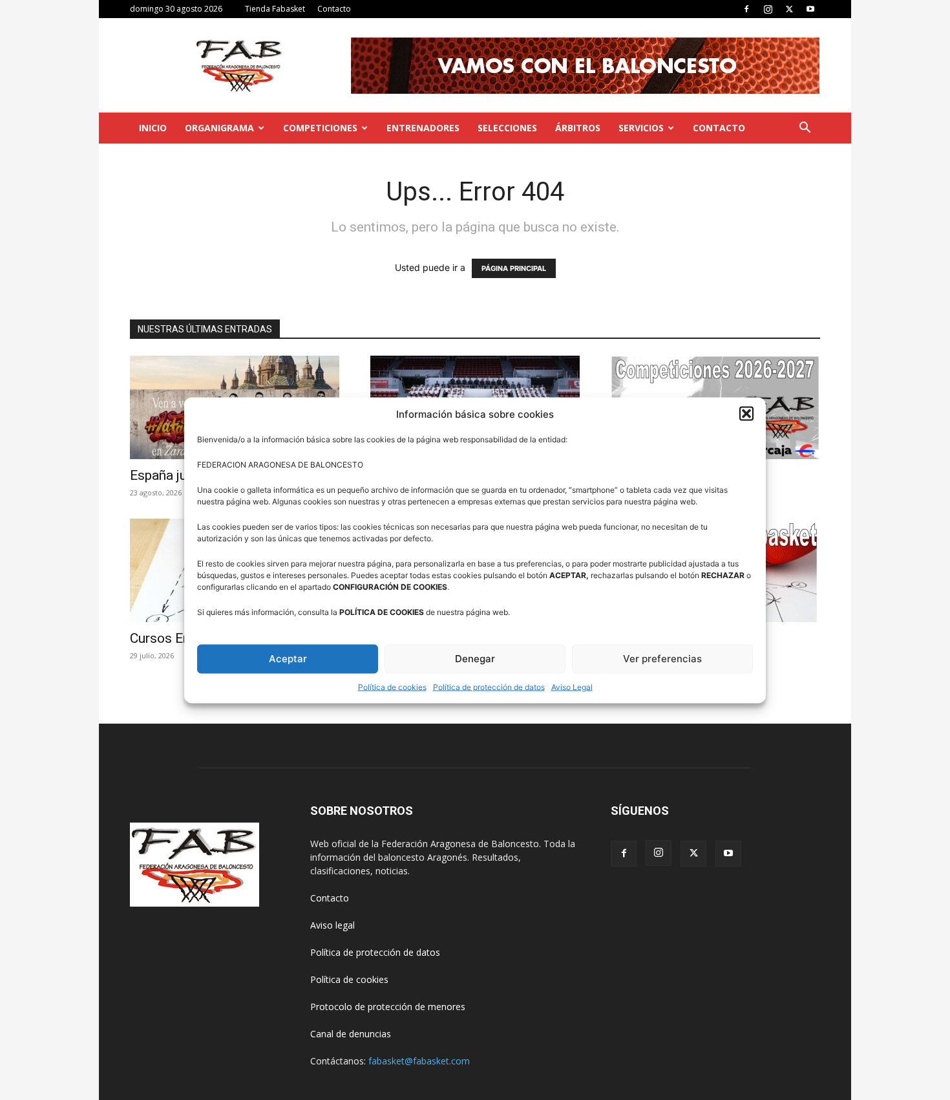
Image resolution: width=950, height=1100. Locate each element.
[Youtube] (810, 9)
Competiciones (320, 128)
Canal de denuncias (350, 1034)
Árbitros (577, 128)
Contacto (334, 8)
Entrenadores (422, 128)
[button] (746, 413)
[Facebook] (746, 9)
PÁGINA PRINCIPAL (513, 268)
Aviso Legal (572, 686)
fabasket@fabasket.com (419, 1061)
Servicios (641, 128)
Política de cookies (392, 686)
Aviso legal (332, 925)
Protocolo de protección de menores (387, 1006)
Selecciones (507, 128)
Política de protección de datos (489, 686)
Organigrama (219, 128)
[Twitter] (789, 9)
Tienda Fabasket (275, 8)
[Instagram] (767, 9)
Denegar (475, 658)
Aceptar (288, 658)
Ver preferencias (662, 658)
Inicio (153, 128)
